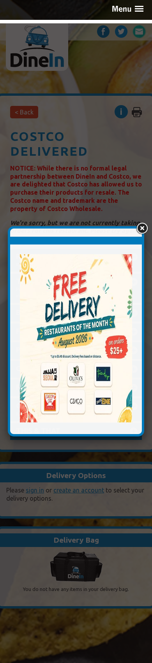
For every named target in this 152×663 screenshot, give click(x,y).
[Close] (142, 229)
